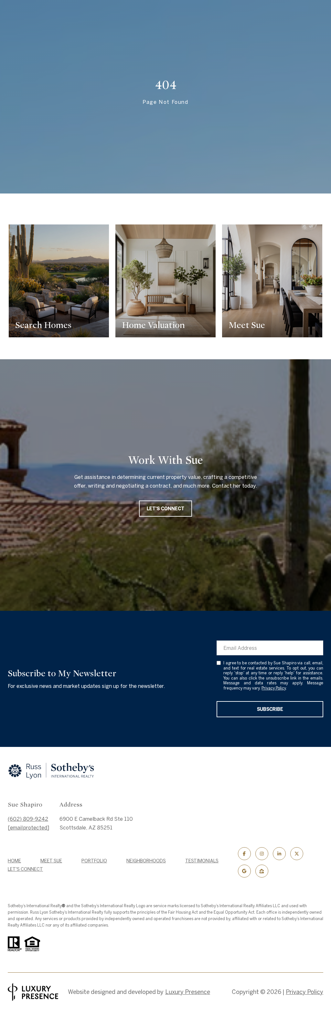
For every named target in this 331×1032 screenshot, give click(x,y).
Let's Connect (25, 869)
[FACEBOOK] (244, 853)
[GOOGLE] (244, 871)
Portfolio (94, 860)
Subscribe (270, 709)
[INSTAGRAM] (261, 853)
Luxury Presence (187, 991)
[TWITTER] (296, 853)
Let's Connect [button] (165, 508)
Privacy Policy (274, 688)
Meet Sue (51, 860)
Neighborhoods (146, 860)
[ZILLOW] (261, 871)
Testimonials (202, 860)
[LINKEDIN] (279, 853)
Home (14, 860)
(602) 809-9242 (28, 819)
